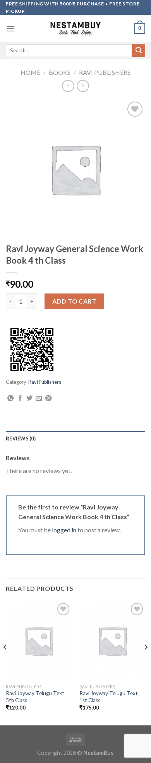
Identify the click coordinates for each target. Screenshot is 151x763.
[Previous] (5, 662)
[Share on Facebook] (20, 398)
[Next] (145, 662)
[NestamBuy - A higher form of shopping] (75, 28)
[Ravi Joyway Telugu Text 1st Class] (112, 640)
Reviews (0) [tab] (21, 438)
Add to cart (74, 301)
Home (30, 72)
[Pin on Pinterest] (48, 398)
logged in (64, 529)
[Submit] (138, 50)
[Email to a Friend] (39, 398)
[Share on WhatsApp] (10, 398)
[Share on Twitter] (29, 398)
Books (59, 72)
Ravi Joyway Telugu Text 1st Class (108, 696)
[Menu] (10, 28)
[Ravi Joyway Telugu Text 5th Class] (39, 640)
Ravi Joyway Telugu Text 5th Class (35, 696)
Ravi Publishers (104, 72)
